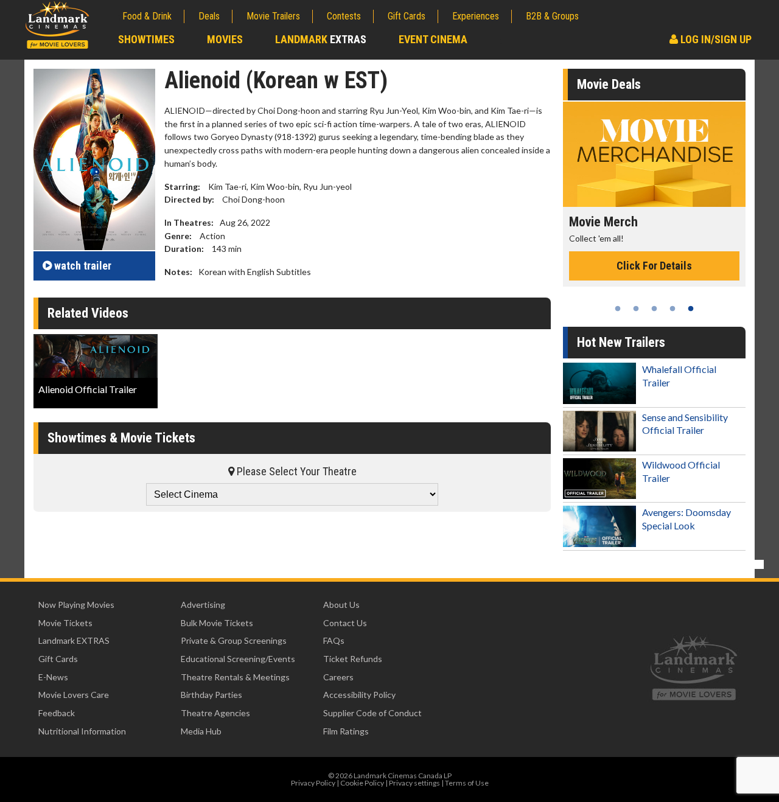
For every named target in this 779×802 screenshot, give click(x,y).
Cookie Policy (362, 782)
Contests (344, 16)
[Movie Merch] (654, 154)
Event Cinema (433, 39)
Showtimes (146, 39)
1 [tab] (618, 308)
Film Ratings (346, 731)
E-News (53, 677)
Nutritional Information (82, 731)
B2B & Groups (552, 16)
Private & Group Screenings (234, 640)
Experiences (475, 16)
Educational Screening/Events (238, 659)
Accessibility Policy (359, 694)
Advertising (203, 604)
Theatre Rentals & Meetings (235, 677)
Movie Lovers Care (73, 694)
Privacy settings (414, 782)
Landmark (320, 39)
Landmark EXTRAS (74, 640)
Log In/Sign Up (715, 39)
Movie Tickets (65, 623)
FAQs (333, 640)
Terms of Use (467, 782)
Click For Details (654, 265)
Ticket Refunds (352, 659)
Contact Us (345, 623)
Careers (338, 677)
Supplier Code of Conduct (372, 713)
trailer (82, 265)
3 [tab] (654, 308)
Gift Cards (406, 16)
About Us (341, 604)
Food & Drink (147, 16)
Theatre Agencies (215, 713)
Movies (225, 39)
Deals (209, 16)
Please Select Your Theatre (295, 471)
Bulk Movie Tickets (217, 623)
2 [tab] (636, 308)
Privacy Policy (313, 782)
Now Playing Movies (76, 604)
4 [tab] (672, 308)
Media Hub (201, 731)
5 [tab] (691, 308)
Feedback (56, 713)
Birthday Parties (211, 694)
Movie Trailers (273, 16)
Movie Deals (609, 84)
